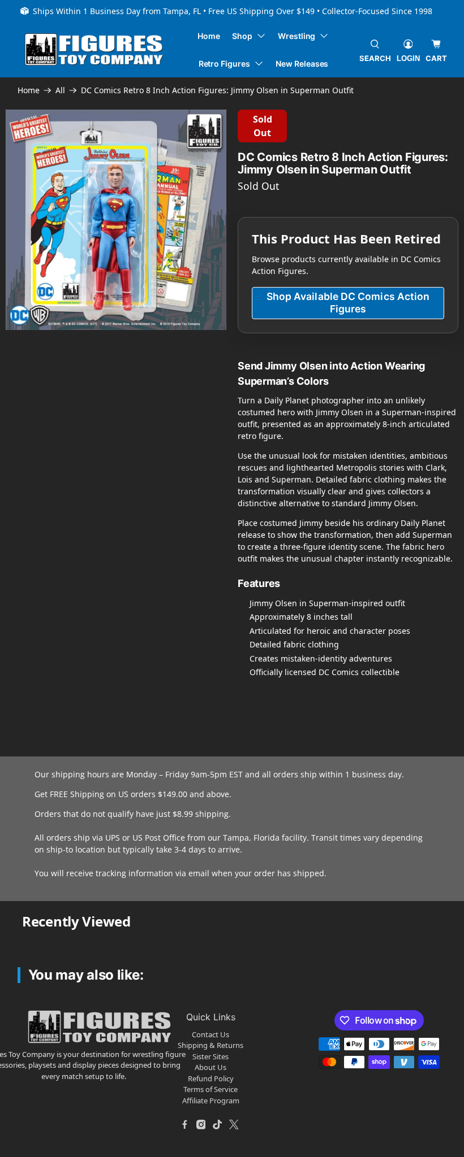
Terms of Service (210, 1089)
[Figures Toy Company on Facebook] (184, 1124)
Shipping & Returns (210, 1045)
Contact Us (210, 1034)
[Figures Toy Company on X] (233, 1124)
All (60, 90)
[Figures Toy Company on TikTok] (217, 1124)
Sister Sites (210, 1056)
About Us (210, 1067)
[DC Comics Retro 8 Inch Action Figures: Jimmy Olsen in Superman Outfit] (116, 220)
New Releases (302, 63)
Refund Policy (211, 1078)
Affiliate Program (210, 1100)
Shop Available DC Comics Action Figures (348, 302)
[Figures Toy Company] (94, 49)
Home (208, 36)
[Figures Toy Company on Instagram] (201, 1124)
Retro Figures (224, 63)
